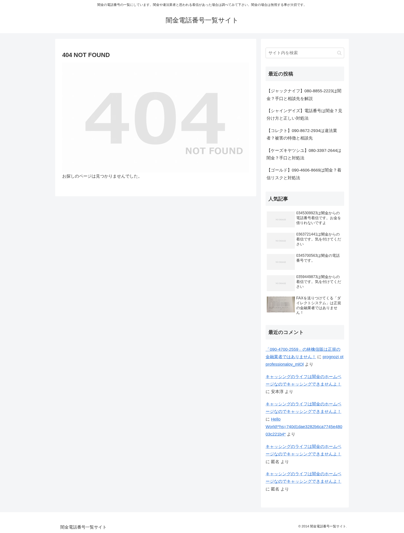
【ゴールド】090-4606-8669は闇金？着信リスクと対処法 (304, 174)
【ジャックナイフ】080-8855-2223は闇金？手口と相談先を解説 (304, 95)
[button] (339, 53)
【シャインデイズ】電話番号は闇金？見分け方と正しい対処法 (304, 114)
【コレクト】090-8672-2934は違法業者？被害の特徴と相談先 (302, 134)
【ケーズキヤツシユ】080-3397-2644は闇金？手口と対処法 (304, 154)
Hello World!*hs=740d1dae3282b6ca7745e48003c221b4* (304, 427)
